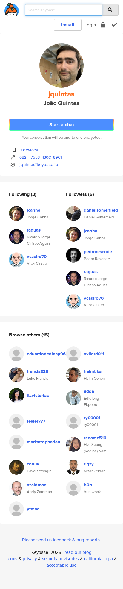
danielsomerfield (101, 210)
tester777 (36, 421)
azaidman (37, 485)
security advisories (60, 558)
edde (89, 391)
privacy (30, 558)
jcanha (33, 210)
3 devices (28, 150)
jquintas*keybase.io (38, 164)
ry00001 (92, 418)
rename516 (95, 438)
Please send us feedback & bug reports (61, 540)
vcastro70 (37, 256)
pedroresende (98, 252)
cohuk (33, 464)
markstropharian (43, 442)
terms (11, 558)
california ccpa (98, 558)
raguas (34, 230)
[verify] (114, 25)
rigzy (89, 464)
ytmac (33, 509)
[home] (11, 8)
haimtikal (93, 371)
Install (67, 24)
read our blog (78, 552)
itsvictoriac (38, 395)
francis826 (37, 371)
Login (90, 25)
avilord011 (94, 354)
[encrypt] (103, 25)
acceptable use (61, 565)
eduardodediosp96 (46, 354)
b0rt (88, 485)
